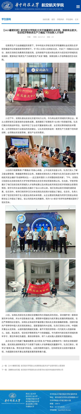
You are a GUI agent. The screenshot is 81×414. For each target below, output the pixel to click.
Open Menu (78, 6)
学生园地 (69, 19)
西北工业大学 (31, 394)
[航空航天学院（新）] (33, 2)
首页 (53, 19)
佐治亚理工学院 (32, 404)
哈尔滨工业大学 (32, 396)
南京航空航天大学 (32, 401)
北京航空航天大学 (32, 399)
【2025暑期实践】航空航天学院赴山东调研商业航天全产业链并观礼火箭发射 (36, 366)
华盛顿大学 (30, 406)
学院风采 (60, 19)
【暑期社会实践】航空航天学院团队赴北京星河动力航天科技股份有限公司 (35, 370)
